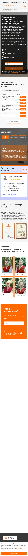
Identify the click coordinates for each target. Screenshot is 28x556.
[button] (24, 169)
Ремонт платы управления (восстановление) (7, 106)
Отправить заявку (14, 68)
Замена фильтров (6, 113)
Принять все (14, 553)
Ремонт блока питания (7, 99)
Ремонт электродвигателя (7, 115)
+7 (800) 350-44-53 (10, 5)
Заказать (23, 96)
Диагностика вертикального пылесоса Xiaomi (8, 97)
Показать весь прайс (14, 121)
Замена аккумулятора (6, 102)
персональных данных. (14, 72)
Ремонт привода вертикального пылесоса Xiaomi (7, 109)
